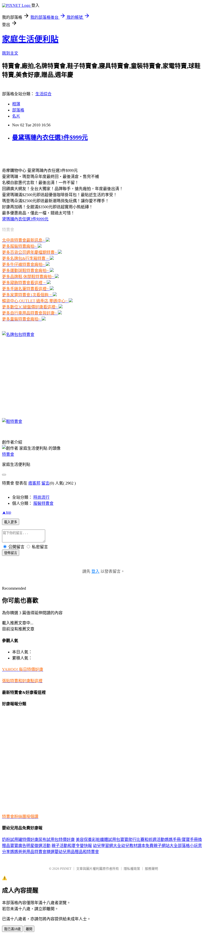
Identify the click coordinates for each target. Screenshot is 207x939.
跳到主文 (10, 53)
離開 (29, 929)
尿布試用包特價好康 (56, 839)
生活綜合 (43, 94)
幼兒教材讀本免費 (137, 845)
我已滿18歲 (12, 929)
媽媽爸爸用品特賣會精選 (32, 852)
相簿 (16, 104)
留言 (45, 483)
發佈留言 (10, 553)
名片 (16, 116)
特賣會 (8, 454)
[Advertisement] (61, 154)
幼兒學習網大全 (107, 845)
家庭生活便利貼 (30, 39)
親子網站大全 (165, 845)
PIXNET (65, 869)
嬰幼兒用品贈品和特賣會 (77, 852)
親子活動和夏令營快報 (71, 845)
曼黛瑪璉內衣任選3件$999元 (50, 137)
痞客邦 (34, 483)
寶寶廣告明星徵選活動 (30, 845)
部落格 (18, 110)
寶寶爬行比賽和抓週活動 (142, 839)
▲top (6, 512)
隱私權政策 (132, 869)
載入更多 (10, 522)
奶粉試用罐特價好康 (20, 839)
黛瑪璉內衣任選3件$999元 (25, 219)
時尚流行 (41, 497)
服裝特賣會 (43, 503)
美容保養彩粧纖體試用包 (98, 839)
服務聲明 (151, 869)
